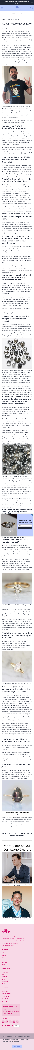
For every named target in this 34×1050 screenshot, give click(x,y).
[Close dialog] (32, 515)
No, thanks (25, 530)
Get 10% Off (25, 528)
